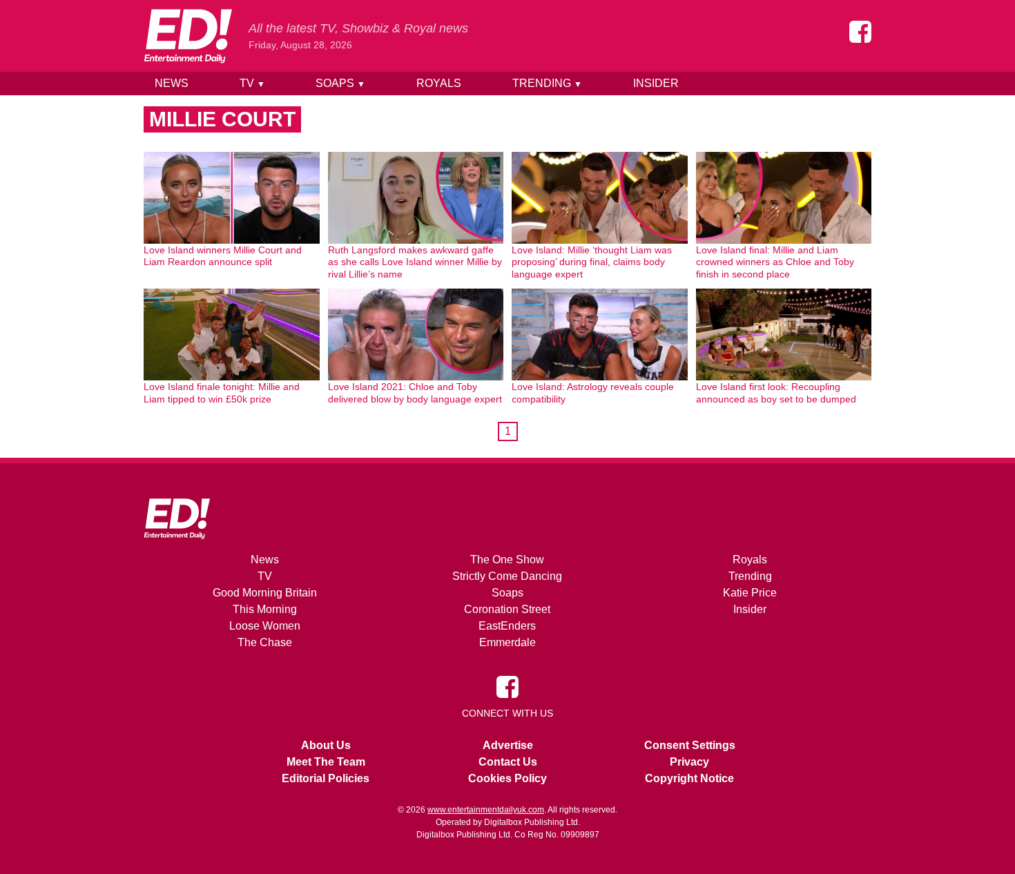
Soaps (340, 83)
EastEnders (507, 626)
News (171, 83)
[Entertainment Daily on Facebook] (860, 31)
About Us (326, 745)
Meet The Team (326, 762)
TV (252, 83)
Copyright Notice (689, 778)
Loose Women (264, 626)
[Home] (188, 36)
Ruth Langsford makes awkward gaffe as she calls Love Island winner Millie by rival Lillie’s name (415, 262)
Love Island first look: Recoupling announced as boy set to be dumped (776, 393)
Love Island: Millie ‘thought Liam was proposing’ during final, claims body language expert (592, 262)
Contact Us (507, 762)
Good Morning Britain (265, 593)
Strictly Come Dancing (507, 576)
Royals (438, 83)
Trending (547, 83)
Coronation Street (507, 609)
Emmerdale (507, 642)
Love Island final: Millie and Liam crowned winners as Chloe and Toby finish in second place (775, 262)
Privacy (689, 762)
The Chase (265, 642)
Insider (656, 83)
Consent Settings (689, 745)
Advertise (508, 745)
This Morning (265, 609)
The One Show (507, 559)
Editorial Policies (325, 778)
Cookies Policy (507, 778)
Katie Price (750, 593)
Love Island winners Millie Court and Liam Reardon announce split (223, 256)
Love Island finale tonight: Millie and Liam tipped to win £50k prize (222, 393)
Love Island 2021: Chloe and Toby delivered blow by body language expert (415, 393)
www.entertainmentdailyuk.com (485, 810)
